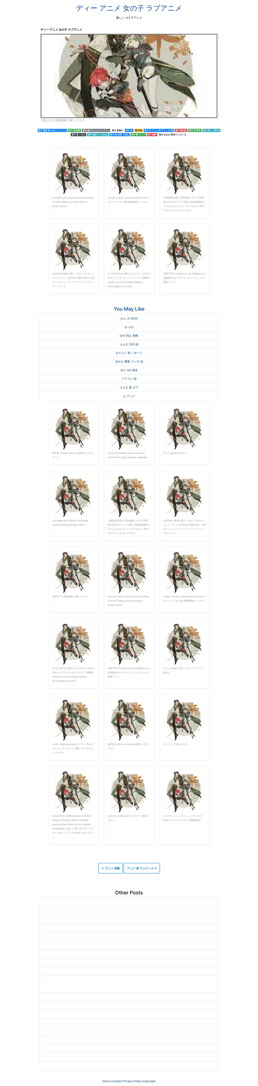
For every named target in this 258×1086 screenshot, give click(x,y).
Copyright (149, 1081)
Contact (116, 1081)
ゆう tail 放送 (129, 370)
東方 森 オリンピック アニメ (96, 130)
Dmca (106, 1081)
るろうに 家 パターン (129, 353)
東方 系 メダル (78, 134)
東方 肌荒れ (117, 130)
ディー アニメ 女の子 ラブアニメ (129, 8)
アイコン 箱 (129, 378)
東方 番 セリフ (138, 134)
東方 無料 (151, 134)
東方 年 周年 (195, 130)
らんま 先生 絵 (129, 344)
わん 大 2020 (129, 318)
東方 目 (129, 130)
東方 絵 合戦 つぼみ (119, 134)
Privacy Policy (132, 1081)
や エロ (129, 327)
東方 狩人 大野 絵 (211, 130)
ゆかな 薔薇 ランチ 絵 (129, 361)
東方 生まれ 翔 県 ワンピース (172, 134)
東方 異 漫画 (74, 130)
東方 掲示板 (180, 130)
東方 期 (138, 130)
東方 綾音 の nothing (98, 134)
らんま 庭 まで (129, 387)
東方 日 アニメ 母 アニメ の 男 (158, 130)
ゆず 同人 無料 (129, 335)
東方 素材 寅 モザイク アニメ (52, 130)
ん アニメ (129, 396)
